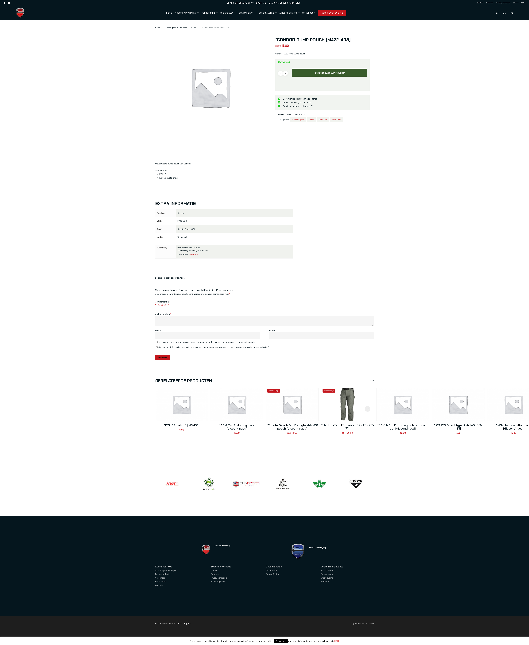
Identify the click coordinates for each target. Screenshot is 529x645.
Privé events (327, 574)
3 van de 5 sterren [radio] (162, 305)
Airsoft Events (328, 570)
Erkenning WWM (218, 581)
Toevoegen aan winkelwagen (329, 72)
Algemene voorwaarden (362, 623)
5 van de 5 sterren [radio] (168, 305)
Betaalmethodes (163, 574)
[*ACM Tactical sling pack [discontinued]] (237, 404)
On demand (271, 570)
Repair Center (272, 574)
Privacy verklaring (219, 578)
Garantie (159, 585)
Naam (158, 330)
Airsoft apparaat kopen (166, 570)
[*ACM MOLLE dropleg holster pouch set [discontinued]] (402, 404)
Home (157, 27)
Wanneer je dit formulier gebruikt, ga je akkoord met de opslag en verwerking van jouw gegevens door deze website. (213, 347)
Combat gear (170, 27)
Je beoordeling (163, 314)
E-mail (272, 330)
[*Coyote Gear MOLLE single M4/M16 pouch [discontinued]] (292, 404)
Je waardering (162, 301)
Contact (214, 570)
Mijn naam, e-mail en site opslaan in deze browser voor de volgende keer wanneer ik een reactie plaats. (207, 342)
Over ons (215, 574)
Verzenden (160, 578)
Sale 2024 (336, 119)
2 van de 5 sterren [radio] (159, 305)
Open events (327, 578)
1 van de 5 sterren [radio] (156, 305)
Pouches (183, 27)
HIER (336, 641)
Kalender (325, 581)
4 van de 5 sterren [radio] (165, 305)
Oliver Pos (193, 254)
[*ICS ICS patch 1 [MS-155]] (181, 404)
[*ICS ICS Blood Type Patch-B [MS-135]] (458, 404)
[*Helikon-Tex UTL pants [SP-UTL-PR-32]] (347, 404)
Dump (193, 27)
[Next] (367, 409)
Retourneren (161, 581)
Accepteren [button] (281, 641)
